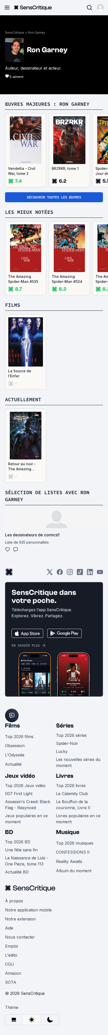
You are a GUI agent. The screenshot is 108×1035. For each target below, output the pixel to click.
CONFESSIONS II (73, 852)
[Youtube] (100, 574)
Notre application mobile (28, 909)
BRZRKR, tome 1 (65, 168)
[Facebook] (60, 574)
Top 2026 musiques (74, 843)
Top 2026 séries (71, 735)
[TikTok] (80, 574)
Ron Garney (36, 32)
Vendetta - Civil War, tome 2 (21, 171)
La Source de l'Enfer (19, 373)
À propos (14, 900)
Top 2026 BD (17, 841)
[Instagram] (70, 574)
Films (12, 725)
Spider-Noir (67, 743)
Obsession (15, 745)
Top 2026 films (19, 736)
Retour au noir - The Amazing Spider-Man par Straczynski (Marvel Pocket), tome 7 (25, 467)
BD (9, 832)
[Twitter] (50, 574)
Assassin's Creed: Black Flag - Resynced (27, 804)
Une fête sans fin (21, 849)
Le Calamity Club (72, 793)
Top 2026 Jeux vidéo (25, 785)
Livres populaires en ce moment (78, 818)
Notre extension (20, 918)
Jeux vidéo (20, 775)
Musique (67, 832)
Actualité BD (17, 871)
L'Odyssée (14, 754)
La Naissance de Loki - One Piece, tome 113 (26, 860)
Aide (9, 927)
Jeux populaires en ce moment (26, 818)
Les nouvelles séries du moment (78, 762)
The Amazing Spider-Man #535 (23, 279)
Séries (65, 725)
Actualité (13, 764)
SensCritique (14, 32)
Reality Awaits (69, 861)
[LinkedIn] (90, 574)
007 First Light (18, 793)
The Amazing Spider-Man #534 (67, 279)
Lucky (62, 751)
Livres (64, 775)
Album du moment (73, 870)
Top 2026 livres (71, 785)
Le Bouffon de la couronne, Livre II (73, 804)
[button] (100, 7)
